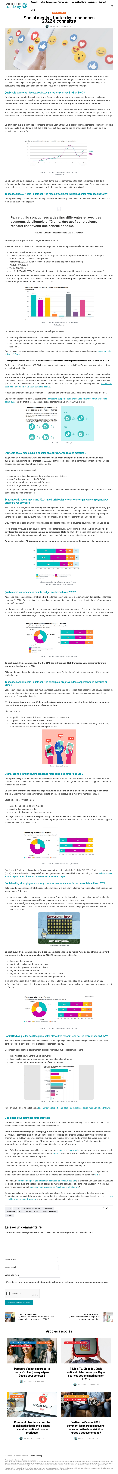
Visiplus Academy (36, 1456)
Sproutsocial (74, 1150)
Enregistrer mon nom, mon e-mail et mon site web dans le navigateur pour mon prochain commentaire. (57, 1282)
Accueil (34, 2)
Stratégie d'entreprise (76, 1396)
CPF (96, 1175)
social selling (49, 1211)
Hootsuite (60, 1150)
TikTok (9, 1215)
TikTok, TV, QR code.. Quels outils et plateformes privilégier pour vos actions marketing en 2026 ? (86, 1374)
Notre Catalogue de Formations (54, 2)
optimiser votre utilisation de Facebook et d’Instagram (54, 1187)
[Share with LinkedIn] (107, 1208)
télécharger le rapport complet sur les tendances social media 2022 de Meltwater (75, 1108)
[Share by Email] (111, 1208)
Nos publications (78, 2)
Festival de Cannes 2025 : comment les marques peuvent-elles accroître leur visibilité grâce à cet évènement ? (86, 1427)
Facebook (48, 1208)
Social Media (59, 13)
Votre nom (10, 1259)
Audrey (55, 26)
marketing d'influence (29, 1211)
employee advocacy (31, 1208)
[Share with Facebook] (103, 1208)
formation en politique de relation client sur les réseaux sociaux (47, 1181)
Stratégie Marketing (21, 1346)
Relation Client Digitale (23, 1343)
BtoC (17, 1208)
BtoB (9, 1208)
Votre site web (12, 1275)
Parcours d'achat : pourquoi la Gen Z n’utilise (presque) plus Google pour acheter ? (32, 1372)
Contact (102, 2)
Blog (33, 9)
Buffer (55, 1153)
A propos (92, 2)
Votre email (11, 1267)
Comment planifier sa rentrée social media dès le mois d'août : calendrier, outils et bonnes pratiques (32, 1427)
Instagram (11, 1211)
